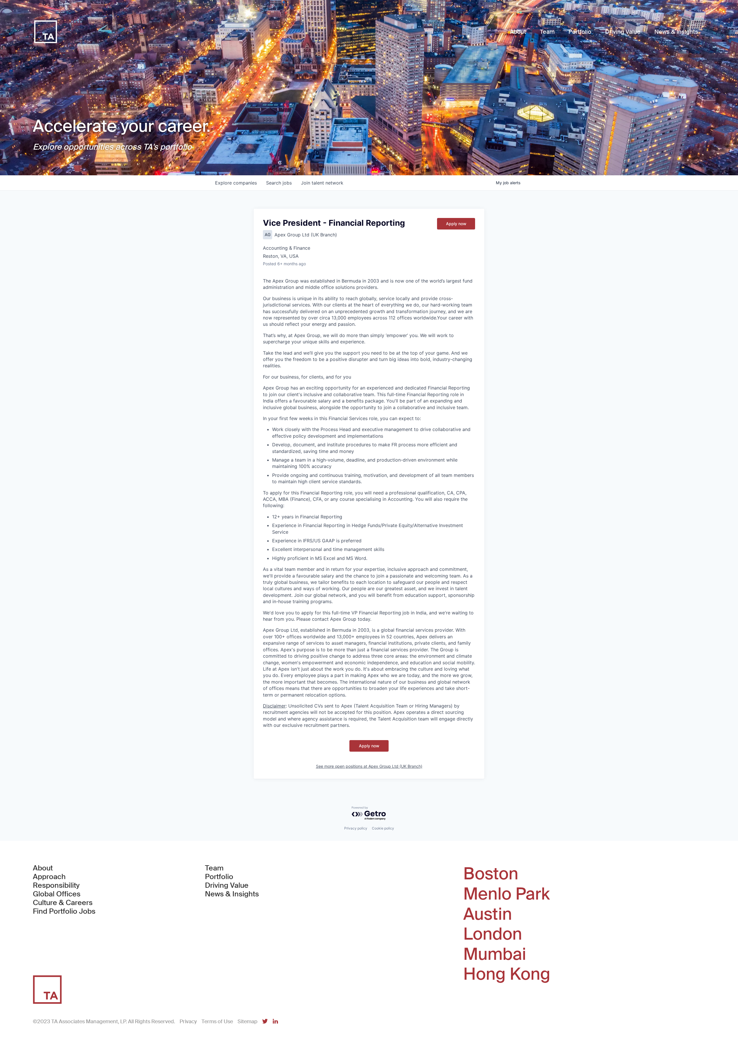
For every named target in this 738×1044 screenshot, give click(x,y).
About (43, 868)
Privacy (188, 1021)
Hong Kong (506, 974)
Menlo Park (506, 894)
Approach (49, 876)
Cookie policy (383, 828)
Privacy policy (355, 828)
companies (236, 183)
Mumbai (494, 954)
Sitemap (247, 1021)
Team (214, 868)
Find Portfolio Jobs (64, 911)
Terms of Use (217, 1021)
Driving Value (226, 885)
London (492, 934)
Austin (487, 914)
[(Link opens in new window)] (265, 1021)
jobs (279, 183)
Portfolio (219, 876)
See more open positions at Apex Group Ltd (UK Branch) (369, 766)
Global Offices (56, 894)
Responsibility (56, 885)
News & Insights (232, 894)
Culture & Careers (63, 902)
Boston (490, 874)
